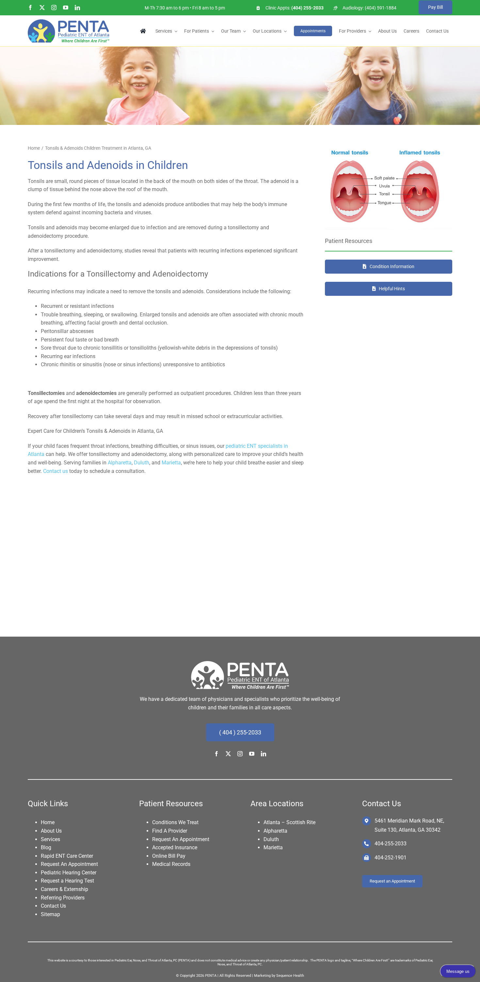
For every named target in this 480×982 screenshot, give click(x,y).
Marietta (171, 463)
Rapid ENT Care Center (67, 856)
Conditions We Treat (175, 822)
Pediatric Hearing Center (68, 872)
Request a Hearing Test (67, 881)
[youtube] (65, 7)
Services (50, 839)
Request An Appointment (69, 864)
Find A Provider (169, 831)
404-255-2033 (391, 843)
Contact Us (53, 906)
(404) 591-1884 (380, 7)
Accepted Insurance (174, 847)
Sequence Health (290, 976)
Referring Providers (63, 898)
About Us (51, 831)
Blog (46, 847)
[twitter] (42, 7)
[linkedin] (77, 7)
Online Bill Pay (168, 856)
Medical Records (171, 864)
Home (48, 822)
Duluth (141, 463)
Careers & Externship (64, 889)
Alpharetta (120, 463)
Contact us (55, 471)
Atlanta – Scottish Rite (289, 822)
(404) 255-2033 (307, 7)
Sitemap (50, 914)
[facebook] (30, 7)
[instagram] (53, 7)
